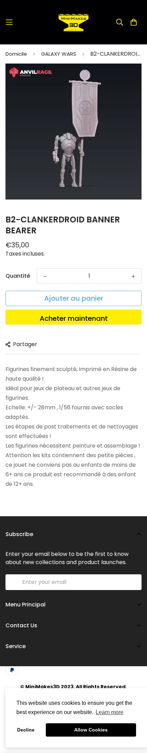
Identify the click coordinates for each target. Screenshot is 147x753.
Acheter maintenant (74, 318)
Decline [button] (26, 730)
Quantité (17, 276)
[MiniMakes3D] (73, 22)
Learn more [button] (109, 712)
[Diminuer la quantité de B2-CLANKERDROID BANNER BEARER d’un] (45, 276)
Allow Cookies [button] (91, 730)
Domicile (16, 53)
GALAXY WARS (58, 53)
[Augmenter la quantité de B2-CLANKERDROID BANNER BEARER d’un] (133, 276)
